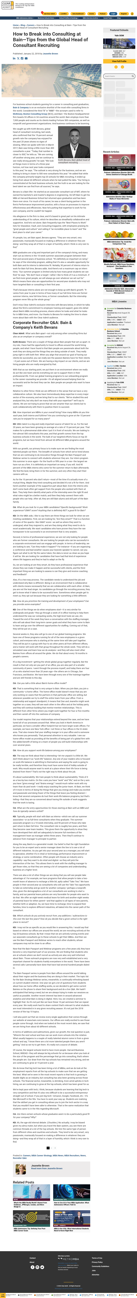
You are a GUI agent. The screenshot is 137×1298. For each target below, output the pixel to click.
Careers (30, 25)
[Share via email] (26, 58)
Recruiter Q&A (20, 1158)
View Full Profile (119, 61)
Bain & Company (21, 107)
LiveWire (3, 1295)
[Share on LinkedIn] (14, 58)
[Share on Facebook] (22, 58)
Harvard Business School (15, 1294)
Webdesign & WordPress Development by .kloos (68, 1288)
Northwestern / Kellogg (76, 1294)
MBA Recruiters (71, 1155)
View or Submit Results (119, 399)
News (83, 1155)
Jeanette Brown (50, 53)
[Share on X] (18, 58)
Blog (23, 25)
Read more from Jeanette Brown (46, 1168)
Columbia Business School (31, 1294)
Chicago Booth (89, 1294)
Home (16, 25)
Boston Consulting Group (35, 114)
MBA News (58, 1155)
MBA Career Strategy (41, 1155)
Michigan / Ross (62, 1294)
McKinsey (17, 114)
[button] (116, 67)
